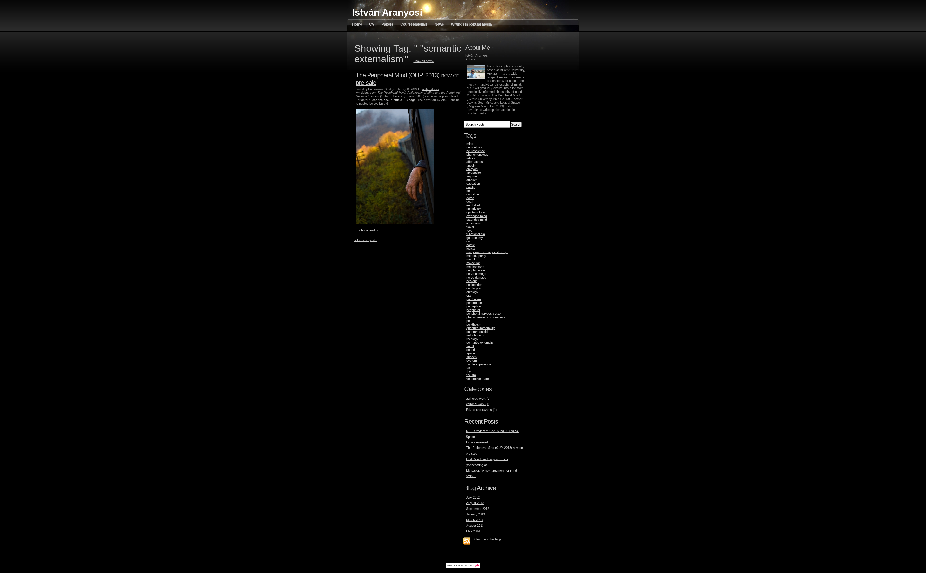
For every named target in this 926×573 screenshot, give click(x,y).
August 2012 (475, 503)
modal (470, 259)
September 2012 (477, 509)
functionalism (475, 234)
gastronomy (474, 238)
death (470, 201)
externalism (474, 223)
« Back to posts (365, 240)
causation (473, 183)
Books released (477, 442)
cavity (470, 187)
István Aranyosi (387, 12)
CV (371, 24)
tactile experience (478, 364)
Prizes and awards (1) (481, 410)
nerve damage (476, 274)
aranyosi (472, 169)
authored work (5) (478, 398)
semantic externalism (481, 342)
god (468, 241)
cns (468, 191)
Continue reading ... (369, 230)
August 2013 (475, 525)
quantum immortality (480, 328)
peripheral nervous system (484, 313)
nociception (474, 284)
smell (470, 346)
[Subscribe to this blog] (467, 541)
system (471, 360)
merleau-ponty (476, 256)
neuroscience (475, 151)
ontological (473, 288)
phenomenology (477, 154)
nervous (471, 281)
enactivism (474, 209)
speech (471, 357)
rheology (472, 339)
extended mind (476, 216)
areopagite (473, 172)
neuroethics (474, 147)
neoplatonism (475, 270)
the (468, 371)
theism (471, 375)
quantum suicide (477, 331)
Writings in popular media (471, 24)
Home (357, 24)
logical (470, 248)
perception (473, 306)
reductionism (475, 335)
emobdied (473, 205)
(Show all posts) (423, 61)
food (469, 230)
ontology (472, 292)
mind (469, 144)
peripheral (473, 310)
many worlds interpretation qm (487, 252)
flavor (470, 227)
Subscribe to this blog (487, 539)
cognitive (472, 194)
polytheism (474, 324)
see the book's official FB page (393, 100)
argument (472, 176)
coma (470, 198)
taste (469, 368)
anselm (471, 165)
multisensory (475, 266)
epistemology (475, 212)
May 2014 (473, 531)
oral (468, 295)
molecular (473, 263)
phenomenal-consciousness (485, 317)
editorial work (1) (477, 404)
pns (468, 321)
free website (462, 565)
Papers (387, 24)
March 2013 (474, 520)
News (439, 24)
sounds (471, 350)
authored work (430, 89)
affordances (474, 162)
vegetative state (477, 378)
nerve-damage (476, 277)
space (470, 353)
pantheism (473, 299)
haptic (470, 245)
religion (471, 158)
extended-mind (476, 219)
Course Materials (413, 24)
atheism (471, 180)
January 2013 (475, 514)
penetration (474, 303)
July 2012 (473, 497)
